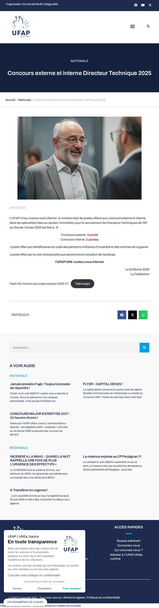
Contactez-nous (128, 545)
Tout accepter (72, 588)
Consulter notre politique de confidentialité (34, 575)
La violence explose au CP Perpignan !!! (112, 456)
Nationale (79, 61)
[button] (132, 26)
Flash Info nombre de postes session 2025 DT (39, 283)
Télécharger (82, 283)
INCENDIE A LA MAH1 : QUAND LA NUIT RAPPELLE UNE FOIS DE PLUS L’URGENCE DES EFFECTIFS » (40, 460)
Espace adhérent (129, 540)
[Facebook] (136, 5)
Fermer (17, 588)
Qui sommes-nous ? (128, 550)
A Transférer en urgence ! (29, 490)
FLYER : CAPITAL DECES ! (103, 384)
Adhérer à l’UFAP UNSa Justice (126, 556)
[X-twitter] (150, 5)
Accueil (10, 99)
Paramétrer (45, 588)
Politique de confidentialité (103, 597)
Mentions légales (74, 597)
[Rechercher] (144, 347)
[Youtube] (143, 5)
